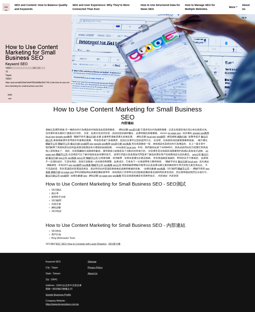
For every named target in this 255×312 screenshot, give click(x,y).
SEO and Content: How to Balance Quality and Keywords (40, 7)
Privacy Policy (95, 267)
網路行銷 (182, 136)
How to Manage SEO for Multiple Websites (200, 7)
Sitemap (92, 261)
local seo (50, 136)
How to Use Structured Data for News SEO (160, 7)
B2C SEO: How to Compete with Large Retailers (81, 244)
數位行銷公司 (53, 175)
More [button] (232, 7)
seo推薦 (126, 144)
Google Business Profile (58, 295)
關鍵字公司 (51, 144)
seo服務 (108, 165)
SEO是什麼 (114, 244)
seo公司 (196, 154)
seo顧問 (161, 136)
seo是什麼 (134, 129)
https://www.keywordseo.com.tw (62, 304)
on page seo (174, 133)
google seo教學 (201, 133)
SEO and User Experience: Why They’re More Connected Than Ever (101, 7)
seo (91, 144)
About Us (246, 7)
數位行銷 (91, 136)
